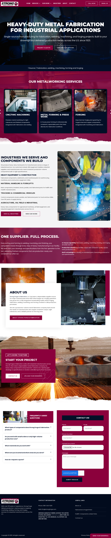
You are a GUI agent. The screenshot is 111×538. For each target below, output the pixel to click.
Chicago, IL (55, 515)
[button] (36, 3)
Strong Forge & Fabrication (18, 296)
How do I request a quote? (14, 460)
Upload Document (68, 443)
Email (85, 424)
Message (65, 453)
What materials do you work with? (17, 446)
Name (64, 424)
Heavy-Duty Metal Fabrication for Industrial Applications (55, 27)
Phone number (67, 434)
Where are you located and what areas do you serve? (24, 453)
